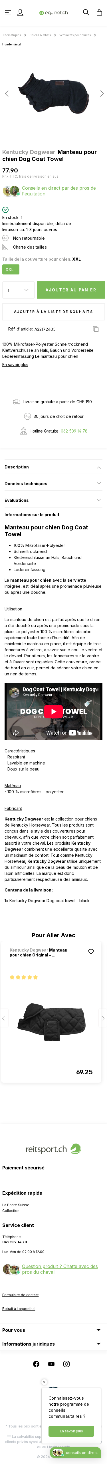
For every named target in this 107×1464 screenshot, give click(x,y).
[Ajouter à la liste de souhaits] (91, 951)
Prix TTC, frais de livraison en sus (30, 176)
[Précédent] (6, 93)
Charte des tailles (30, 247)
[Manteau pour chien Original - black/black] (51, 1022)
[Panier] (97, 12)
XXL (9, 269)
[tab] (53, 466)
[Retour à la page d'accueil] (53, 12)
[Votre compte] (20, 12)
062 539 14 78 (74, 431)
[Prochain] (100, 93)
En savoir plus (15, 364)
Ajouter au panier (71, 289)
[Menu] (8, 12)
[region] (53, 95)
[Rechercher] (85, 12)
